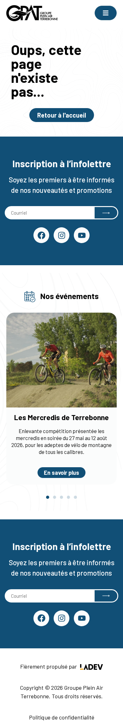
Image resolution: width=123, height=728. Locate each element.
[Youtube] (82, 235)
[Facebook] (41, 235)
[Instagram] (61, 235)
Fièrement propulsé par (49, 666)
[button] (47, 497)
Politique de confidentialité (61, 717)
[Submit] (106, 212)
